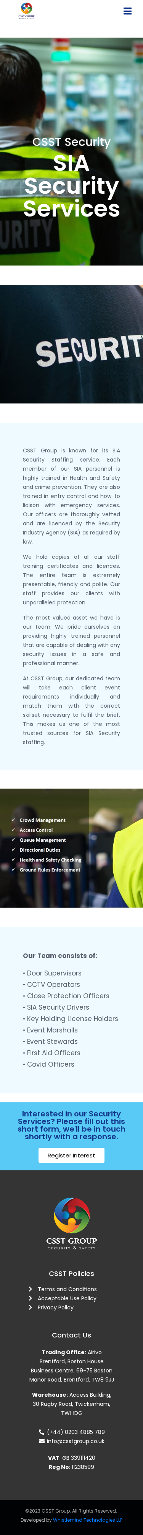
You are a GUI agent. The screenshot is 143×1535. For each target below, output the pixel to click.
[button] (71, 1155)
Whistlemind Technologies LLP (87, 1520)
